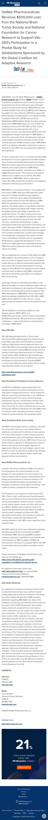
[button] (24, 69)
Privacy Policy (19, 810)
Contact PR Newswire (23, 789)
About (24, 794)
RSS (24, 813)
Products (23, 792)
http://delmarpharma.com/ (12, 571)
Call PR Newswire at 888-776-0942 (24, 802)
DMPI (28, 99)
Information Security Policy (35, 810)
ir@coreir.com (7, 684)
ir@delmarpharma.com (11, 576)
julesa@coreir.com (9, 704)
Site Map (17, 813)
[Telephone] (39, 3)
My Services (23, 797)
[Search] (45, 3)
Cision (28, 816)
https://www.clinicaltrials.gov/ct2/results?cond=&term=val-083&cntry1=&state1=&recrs (19, 561)
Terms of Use (6, 810)
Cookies (31, 813)
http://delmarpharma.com (12, 724)
